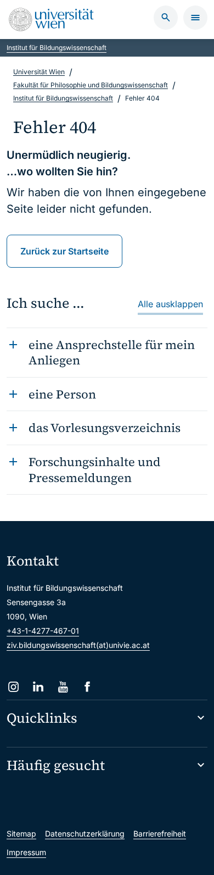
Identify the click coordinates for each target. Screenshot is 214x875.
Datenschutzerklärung (85, 833)
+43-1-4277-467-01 (43, 630)
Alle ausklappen (170, 303)
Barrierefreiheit (159, 833)
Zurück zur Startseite (64, 251)
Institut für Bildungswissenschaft (56, 47)
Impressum (26, 852)
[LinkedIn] (38, 686)
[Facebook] (87, 686)
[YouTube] (63, 686)
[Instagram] (13, 686)
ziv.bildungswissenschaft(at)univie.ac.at (78, 645)
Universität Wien (39, 72)
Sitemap (21, 833)
